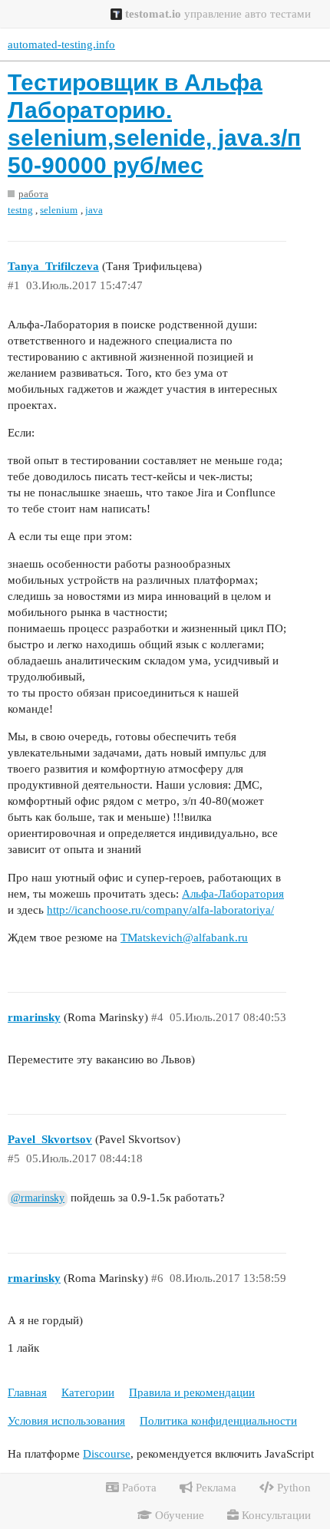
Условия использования (66, 1421)
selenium (59, 210)
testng (20, 210)
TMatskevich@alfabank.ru (184, 937)
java (94, 210)
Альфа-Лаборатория (233, 894)
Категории (87, 1392)
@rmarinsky (37, 1198)
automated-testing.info (61, 44)
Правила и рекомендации (192, 1392)
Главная (27, 1392)
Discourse (106, 1454)
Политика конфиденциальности (218, 1421)
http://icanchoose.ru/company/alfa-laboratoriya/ (160, 910)
